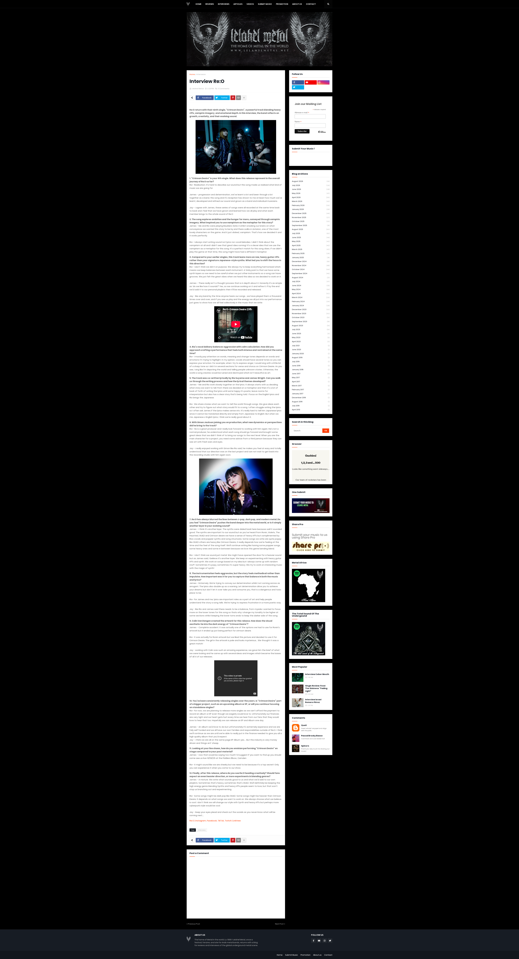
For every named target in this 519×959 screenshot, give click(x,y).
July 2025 (311, 233)
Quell (304, 725)
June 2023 (311, 333)
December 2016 (311, 397)
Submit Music (291, 955)
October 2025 (311, 221)
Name (298, 121)
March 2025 (311, 249)
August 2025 (311, 229)
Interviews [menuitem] (223, 4)
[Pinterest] (232, 97)
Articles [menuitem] (237, 4)
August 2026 (311, 181)
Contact (328, 955)
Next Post (279, 924)
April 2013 (311, 409)
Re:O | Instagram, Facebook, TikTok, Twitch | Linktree (215, 820)
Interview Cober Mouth (317, 674)
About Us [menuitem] (297, 4)
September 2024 (311, 273)
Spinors (305, 746)
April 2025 (311, 245)
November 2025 (311, 217)
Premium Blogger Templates (200, 955)
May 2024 (311, 289)
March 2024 (311, 297)
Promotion (305, 955)
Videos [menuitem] (250, 4)
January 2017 (311, 393)
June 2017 (311, 373)
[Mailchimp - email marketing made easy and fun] (322, 134)
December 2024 (311, 261)
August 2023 (311, 325)
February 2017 (311, 389)
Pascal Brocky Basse (312, 735)
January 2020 (311, 353)
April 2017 (311, 381)
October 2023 (311, 317)
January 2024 (311, 305)
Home (192, 74)
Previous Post (194, 924)
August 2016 (311, 401)
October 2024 (311, 269)
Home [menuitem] (198, 4)
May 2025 (311, 241)
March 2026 (311, 201)
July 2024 (311, 281)
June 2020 (311, 349)
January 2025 (311, 257)
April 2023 (311, 341)
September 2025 (311, 225)
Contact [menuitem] (311, 4)
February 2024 (311, 301)
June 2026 (311, 189)
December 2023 (311, 309)
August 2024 (311, 277)
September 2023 (311, 321)
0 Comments (223, 88)
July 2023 (311, 329)
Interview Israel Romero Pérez (313, 701)
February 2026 (311, 205)
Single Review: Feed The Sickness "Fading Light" (316, 688)
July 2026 (311, 185)
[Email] (238, 97)
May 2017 (311, 377)
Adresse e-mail (302, 112)
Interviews (201, 74)
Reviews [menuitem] (209, 4)
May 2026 (311, 193)
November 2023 (311, 313)
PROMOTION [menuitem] (282, 4)
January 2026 (311, 209)
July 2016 (311, 405)
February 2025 (311, 253)
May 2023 (311, 337)
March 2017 (311, 385)
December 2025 (311, 213)
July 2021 (311, 345)
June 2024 (311, 285)
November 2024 (311, 265)
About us (317, 955)
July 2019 (311, 361)
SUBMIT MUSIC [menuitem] (265, 4)
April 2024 (311, 293)
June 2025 (311, 237)
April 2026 (311, 197)
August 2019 (311, 357)
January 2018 (311, 369)
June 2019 (311, 365)
